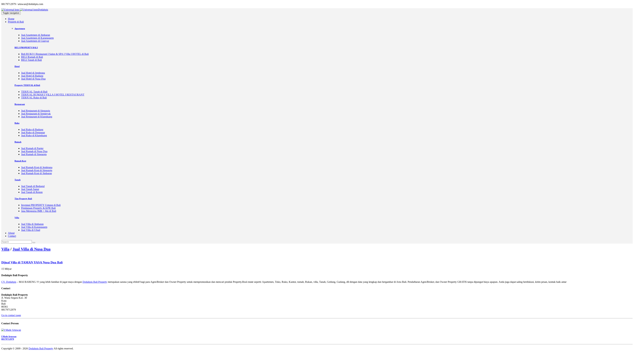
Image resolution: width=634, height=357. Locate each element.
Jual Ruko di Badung (32, 129)
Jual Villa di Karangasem (34, 227)
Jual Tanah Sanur (30, 189)
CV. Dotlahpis (8, 281)
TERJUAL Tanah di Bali (34, 91)
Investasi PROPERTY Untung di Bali (41, 205)
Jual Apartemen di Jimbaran (35, 35)
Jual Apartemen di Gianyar (35, 41)
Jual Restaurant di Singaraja (35, 110)
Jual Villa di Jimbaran (32, 224)
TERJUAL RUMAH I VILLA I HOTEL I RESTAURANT (52, 94)
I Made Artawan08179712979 (8, 337)
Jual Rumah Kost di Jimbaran (36, 173)
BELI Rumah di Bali (32, 57)
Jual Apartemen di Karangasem (37, 38)
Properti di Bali (16, 21)
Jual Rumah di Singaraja (34, 154)
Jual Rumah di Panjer (32, 148)
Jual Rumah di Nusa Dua (34, 151)
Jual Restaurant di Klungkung (36, 116)
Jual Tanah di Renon (32, 192)
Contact (12, 236)
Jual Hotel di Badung (32, 75)
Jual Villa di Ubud (30, 230)
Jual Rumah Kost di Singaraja (36, 170)
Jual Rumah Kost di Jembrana (36, 167)
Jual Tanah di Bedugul (33, 186)
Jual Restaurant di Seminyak (36, 113)
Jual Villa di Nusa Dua (32, 249)
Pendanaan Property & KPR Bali (38, 208)
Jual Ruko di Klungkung (34, 135)
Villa (5, 249)
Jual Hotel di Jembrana (33, 72)
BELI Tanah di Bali (31, 60)
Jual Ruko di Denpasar (33, 132)
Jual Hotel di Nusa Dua (33, 78)
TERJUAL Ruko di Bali (34, 97)
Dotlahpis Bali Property (95, 281)
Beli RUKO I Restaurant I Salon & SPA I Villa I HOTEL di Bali (55, 54)
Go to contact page (11, 315)
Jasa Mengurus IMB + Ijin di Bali (38, 211)
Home (11, 18)
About (11, 233)
